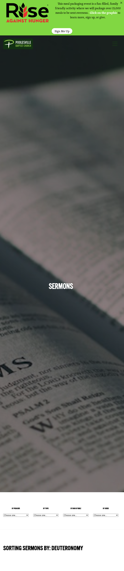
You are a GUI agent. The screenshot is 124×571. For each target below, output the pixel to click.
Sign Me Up (62, 31)
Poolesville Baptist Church (21, 44)
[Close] (121, 3)
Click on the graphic (103, 12)
